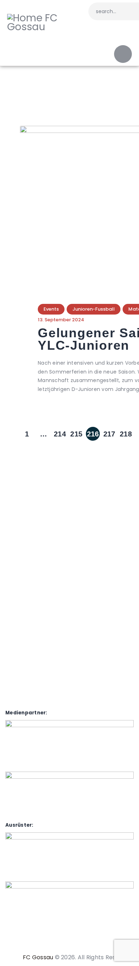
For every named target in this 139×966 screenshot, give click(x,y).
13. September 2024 (61, 319)
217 (109, 432)
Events (51, 309)
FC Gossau (38, 957)
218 (126, 432)
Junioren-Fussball (93, 309)
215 (76, 432)
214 (60, 432)
